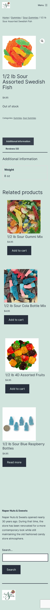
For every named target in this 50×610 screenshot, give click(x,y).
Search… (7, 549)
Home (5, 17)
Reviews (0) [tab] (12, 148)
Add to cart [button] (19, 250)
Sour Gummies (30, 17)
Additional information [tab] (18, 141)
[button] (42, 41)
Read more (14, 462)
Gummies (16, 17)
